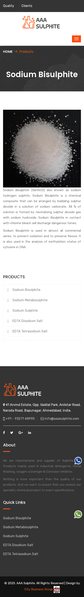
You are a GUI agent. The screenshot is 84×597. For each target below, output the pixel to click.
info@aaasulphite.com (61, 419)
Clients (26, 6)
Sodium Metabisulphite (30, 300)
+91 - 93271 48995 (20, 419)
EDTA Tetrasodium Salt (30, 331)
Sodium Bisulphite (26, 290)
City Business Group (39, 589)
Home (7, 51)
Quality (8, 6)
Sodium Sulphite (25, 310)
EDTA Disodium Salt (27, 321)
